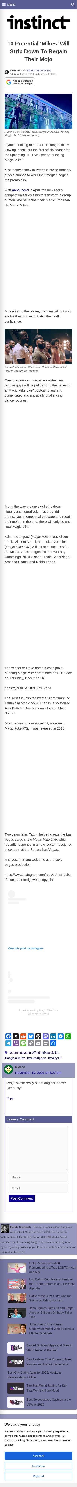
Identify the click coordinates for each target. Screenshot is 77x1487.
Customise (38, 1465)
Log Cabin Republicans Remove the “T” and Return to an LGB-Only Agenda (51, 1284)
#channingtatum (20, 1052)
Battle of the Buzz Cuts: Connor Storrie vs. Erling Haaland (50, 1298)
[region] (38, 1451)
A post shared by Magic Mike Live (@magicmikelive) (38, 1012)
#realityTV (55, 1058)
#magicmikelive (15, 1058)
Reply (10, 1098)
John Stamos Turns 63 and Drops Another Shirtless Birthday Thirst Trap (51, 1313)
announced (20, 190)
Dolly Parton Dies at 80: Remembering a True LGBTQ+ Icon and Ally (52, 1268)
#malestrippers (36, 1058)
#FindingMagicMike (45, 1052)
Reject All (38, 1476)
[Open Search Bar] (73, 4)
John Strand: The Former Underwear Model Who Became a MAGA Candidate (51, 1329)
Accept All (38, 1455)
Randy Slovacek (39, 70)
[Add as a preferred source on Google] (19, 82)
